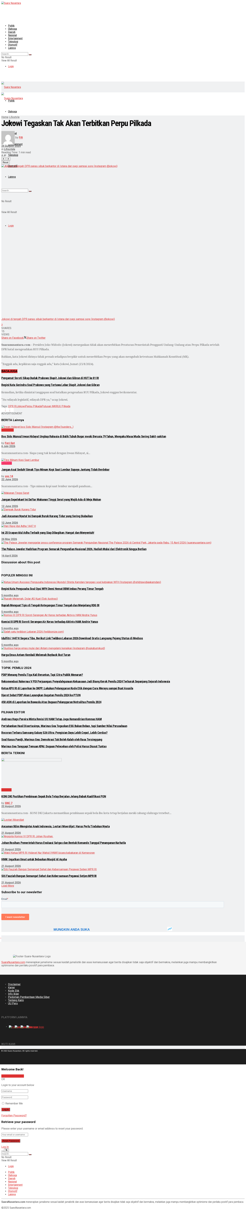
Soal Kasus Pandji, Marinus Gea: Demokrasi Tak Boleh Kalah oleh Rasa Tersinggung (51, 739)
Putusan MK (49, 406)
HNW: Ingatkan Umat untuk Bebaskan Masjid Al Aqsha (34, 859)
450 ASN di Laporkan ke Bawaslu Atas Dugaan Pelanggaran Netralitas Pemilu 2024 (51, 702)
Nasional (12, 35)
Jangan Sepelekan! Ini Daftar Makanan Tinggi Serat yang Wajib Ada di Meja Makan (51, 499)
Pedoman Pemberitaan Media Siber (29, 997)
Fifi (21, 137)
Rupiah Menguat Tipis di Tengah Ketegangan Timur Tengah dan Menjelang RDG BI (50, 605)
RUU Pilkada (63, 406)
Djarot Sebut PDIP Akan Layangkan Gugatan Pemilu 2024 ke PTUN (41, 695)
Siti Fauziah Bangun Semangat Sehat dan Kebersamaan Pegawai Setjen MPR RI (49, 876)
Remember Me (14, 1103)
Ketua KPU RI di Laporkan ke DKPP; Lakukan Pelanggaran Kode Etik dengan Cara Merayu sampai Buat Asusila (67, 688)
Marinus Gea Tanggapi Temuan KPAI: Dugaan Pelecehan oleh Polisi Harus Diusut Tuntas (53, 746)
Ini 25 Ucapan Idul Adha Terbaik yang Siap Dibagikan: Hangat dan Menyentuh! (47, 533)
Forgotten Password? (14, 1115)
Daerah (11, 32)
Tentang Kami (16, 1000)
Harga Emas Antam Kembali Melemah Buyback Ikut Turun (35, 655)
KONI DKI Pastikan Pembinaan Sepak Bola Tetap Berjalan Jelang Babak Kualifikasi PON (53, 796)
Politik (11, 25)
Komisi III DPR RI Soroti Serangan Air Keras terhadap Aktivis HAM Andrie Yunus (49, 622)
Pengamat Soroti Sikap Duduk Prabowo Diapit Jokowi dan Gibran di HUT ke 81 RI (50, 378)
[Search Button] (30, 54)
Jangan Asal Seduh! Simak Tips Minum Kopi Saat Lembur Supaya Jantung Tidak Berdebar (55, 469)
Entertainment (15, 38)
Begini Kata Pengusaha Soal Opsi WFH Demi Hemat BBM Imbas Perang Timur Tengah (52, 589)
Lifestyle (14, 117)
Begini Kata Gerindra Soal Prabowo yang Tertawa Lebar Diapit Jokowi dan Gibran (50, 385)
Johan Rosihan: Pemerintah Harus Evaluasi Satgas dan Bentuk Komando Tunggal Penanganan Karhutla (63, 843)
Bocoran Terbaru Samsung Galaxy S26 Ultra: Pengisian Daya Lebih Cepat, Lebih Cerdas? (54, 733)
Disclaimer (14, 984)
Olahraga (12, 28)
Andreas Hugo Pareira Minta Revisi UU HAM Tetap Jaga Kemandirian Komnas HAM (51, 719)
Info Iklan (13, 993)
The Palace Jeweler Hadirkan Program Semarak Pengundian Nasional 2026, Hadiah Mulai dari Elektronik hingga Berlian (73, 549)
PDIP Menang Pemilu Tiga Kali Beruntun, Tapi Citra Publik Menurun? (42, 675)
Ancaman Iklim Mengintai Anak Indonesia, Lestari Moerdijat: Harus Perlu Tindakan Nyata (55, 826)
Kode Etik (13, 990)
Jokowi (21, 406)
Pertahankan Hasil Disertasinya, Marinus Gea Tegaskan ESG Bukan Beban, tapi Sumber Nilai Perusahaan (64, 726)
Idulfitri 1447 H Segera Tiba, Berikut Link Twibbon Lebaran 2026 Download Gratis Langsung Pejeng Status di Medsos (72, 638)
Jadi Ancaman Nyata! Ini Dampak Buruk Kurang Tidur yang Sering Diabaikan (47, 516)
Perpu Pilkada (33, 406)
